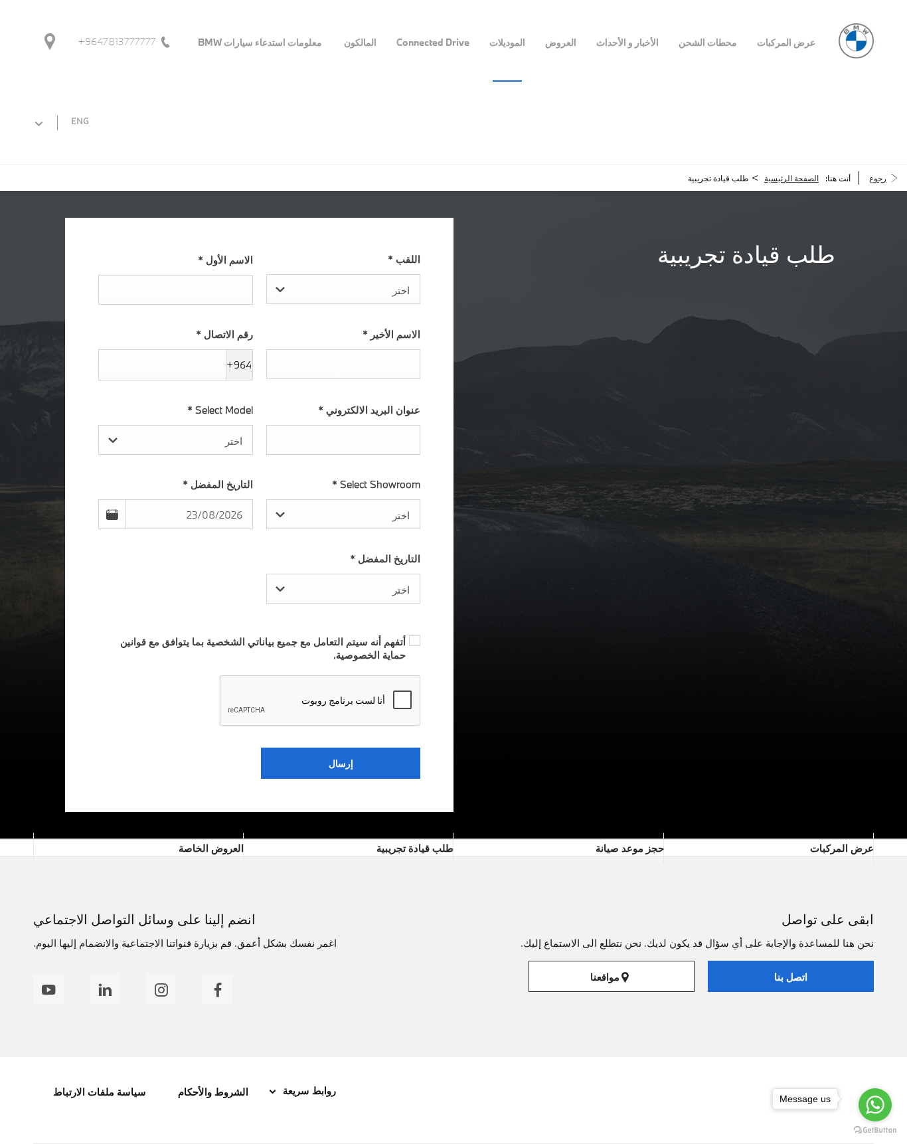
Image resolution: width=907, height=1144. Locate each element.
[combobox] (343, 289)
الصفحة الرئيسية (791, 178)
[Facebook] (217, 989)
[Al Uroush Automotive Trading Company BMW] (856, 40)
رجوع (877, 178)
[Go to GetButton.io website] (875, 1130)
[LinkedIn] (105, 989)
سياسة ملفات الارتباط (99, 1091)
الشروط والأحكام (211, 1091)
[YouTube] (48, 989)
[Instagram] (161, 989)
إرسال (341, 763)
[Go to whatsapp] (875, 1104)
